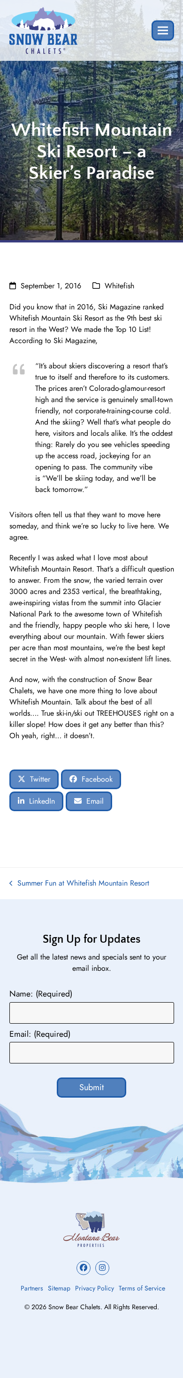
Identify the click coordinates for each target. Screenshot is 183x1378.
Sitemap (59, 1288)
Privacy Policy (94, 1288)
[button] (163, 30)
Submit (91, 1087)
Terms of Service (142, 1288)
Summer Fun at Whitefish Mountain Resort (79, 883)
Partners (32, 1288)
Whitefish (119, 285)
